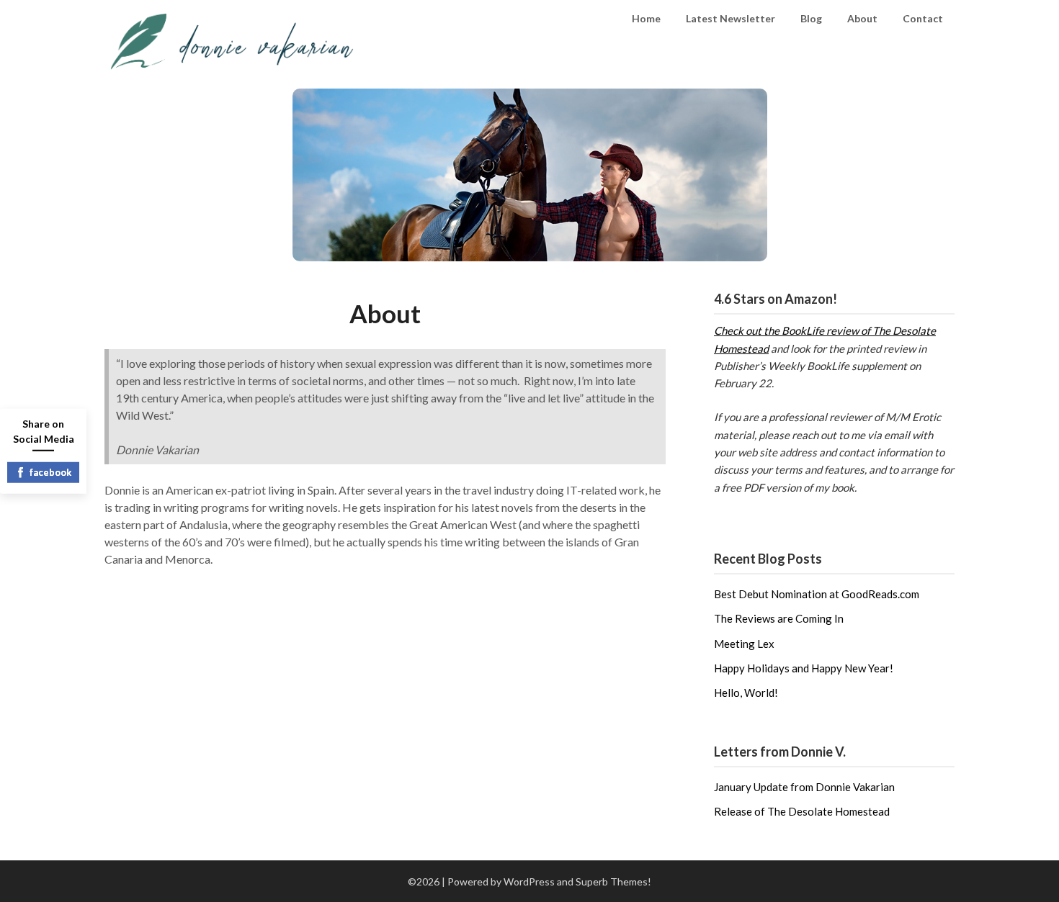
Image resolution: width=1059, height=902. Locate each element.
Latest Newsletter (730, 18)
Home (646, 18)
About (862, 18)
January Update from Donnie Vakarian (804, 786)
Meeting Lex (744, 643)
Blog (811, 18)
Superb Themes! (613, 881)
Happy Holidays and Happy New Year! (803, 668)
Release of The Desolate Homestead (802, 811)
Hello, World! (746, 692)
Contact (923, 18)
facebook (50, 471)
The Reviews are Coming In (779, 618)
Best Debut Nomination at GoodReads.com (816, 593)
